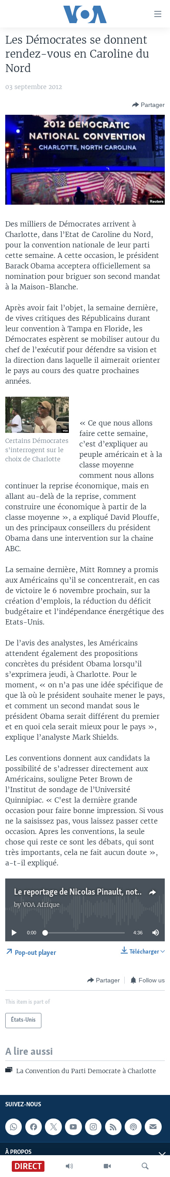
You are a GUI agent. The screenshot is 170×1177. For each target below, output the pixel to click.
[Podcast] (133, 1127)
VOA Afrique (41, 905)
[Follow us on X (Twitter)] (53, 1127)
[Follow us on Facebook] (33, 1127)
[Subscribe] (153, 1127)
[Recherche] (145, 1166)
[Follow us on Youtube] (73, 1127)
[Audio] (69, 1166)
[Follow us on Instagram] (93, 1127)
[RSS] (113, 1127)
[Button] (148, 105)
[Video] (107, 1166)
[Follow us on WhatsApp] (13, 1127)
